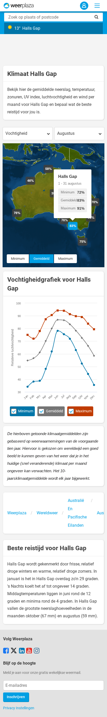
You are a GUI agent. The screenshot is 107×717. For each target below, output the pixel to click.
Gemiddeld (41, 259)
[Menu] (97, 6)
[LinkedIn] (22, 651)
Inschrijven (16, 697)
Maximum (65, 259)
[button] (21, 217)
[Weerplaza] (18, 6)
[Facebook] (6, 651)
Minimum (18, 259)
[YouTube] (29, 651)
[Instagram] (36, 651)
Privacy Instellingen (18, 708)
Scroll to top (99, 709)
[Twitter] (13, 651)
